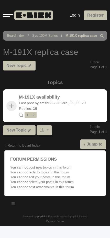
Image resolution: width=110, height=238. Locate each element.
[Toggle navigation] (13, 204)
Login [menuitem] (75, 15)
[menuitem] (102, 35)
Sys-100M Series (45, 36)
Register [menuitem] (95, 15)
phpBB (41, 216)
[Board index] (32, 15)
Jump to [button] (94, 144)
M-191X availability (39, 97)
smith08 (46, 103)
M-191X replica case (81, 36)
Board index (16, 36)
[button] (8, 15)
